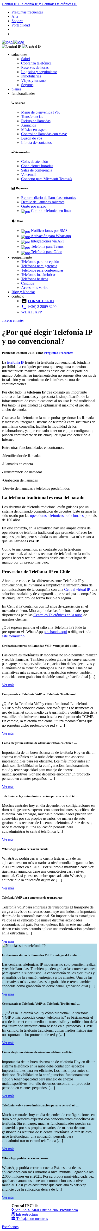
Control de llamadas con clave (44, 134)
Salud (25, 59)
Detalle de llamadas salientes (42, 202)
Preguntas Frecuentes (58, 353)
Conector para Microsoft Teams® (46, 179)
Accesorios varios (34, 288)
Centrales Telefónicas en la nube (57, 615)
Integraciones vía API (47, 241)
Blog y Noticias (23, 292)
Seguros (27, 85)
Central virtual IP (77, 589)
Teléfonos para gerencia (39, 266)
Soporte (17, 21)
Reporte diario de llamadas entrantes (48, 198)
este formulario (13, 636)
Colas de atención (34, 161)
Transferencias (32, 116)
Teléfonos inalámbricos (38, 275)
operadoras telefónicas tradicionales (57, 516)
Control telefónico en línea (50, 211)
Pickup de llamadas (35, 121)
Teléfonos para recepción (40, 262)
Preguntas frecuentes (27, 12)
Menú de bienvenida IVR (40, 112)
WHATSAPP (31, 312)
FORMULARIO (41, 301)
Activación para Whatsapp (50, 236)
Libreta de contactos (36, 142)
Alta (15, 16)
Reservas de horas (35, 67)
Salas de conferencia (36, 170)
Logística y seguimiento (39, 72)
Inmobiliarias (31, 76)
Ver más (8, 685)
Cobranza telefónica (36, 63)
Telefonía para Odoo (46, 252)
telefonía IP (15, 362)
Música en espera (34, 129)
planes (16, 89)
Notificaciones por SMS (49, 230)
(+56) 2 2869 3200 (38, 307)
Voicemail (28, 174)
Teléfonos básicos (34, 279)
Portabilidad (21, 25)
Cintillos (27, 283)
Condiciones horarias (37, 166)
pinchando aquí (55, 632)
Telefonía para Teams (46, 246)
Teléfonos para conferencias (42, 270)
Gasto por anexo (33, 206)
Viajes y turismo (33, 80)
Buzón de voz (31, 138)
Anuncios (28, 125)
